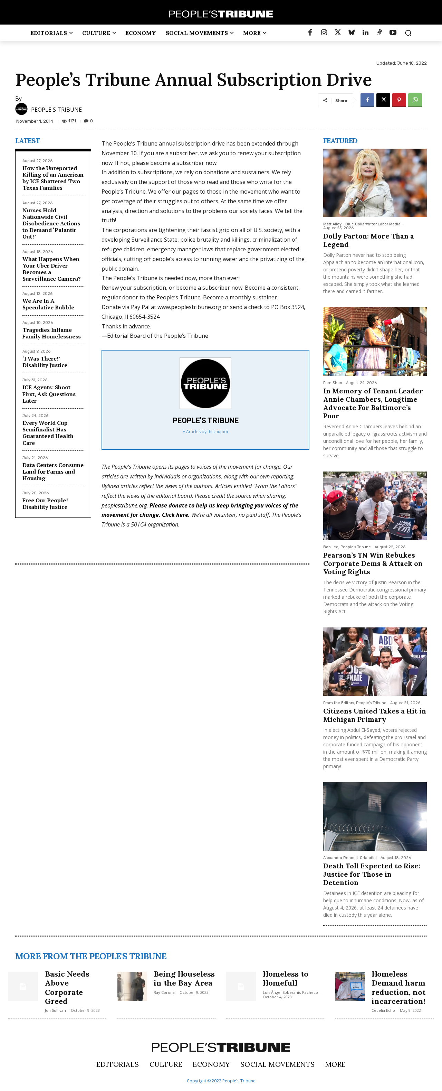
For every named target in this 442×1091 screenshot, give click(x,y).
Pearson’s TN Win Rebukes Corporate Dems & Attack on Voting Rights (373, 563)
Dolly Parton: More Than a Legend (368, 240)
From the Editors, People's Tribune (354, 703)
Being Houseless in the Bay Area (184, 978)
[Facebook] (310, 33)
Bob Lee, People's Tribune (347, 547)
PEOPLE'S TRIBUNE (56, 109)
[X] (383, 100)
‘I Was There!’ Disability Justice (44, 362)
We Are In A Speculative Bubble (48, 304)
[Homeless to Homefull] (241, 986)
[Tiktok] (379, 33)
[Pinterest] (399, 100)
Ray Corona (164, 992)
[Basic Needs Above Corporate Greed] (23, 986)
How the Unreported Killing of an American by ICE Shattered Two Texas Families (53, 178)
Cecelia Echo (383, 1010)
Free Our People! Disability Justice (45, 503)
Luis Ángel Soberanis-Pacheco (290, 992)
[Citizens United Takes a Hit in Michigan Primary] (375, 661)
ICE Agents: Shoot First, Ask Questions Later (49, 393)
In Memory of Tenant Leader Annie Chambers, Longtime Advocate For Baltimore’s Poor (373, 403)
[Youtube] (393, 33)
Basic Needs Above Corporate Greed (67, 987)
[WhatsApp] (415, 100)
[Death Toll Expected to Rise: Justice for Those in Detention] (375, 816)
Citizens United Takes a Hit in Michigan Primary (374, 715)
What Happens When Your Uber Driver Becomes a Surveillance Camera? (51, 269)
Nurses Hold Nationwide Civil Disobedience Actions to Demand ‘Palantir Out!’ (51, 223)
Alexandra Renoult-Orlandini (350, 858)
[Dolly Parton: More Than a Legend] (375, 183)
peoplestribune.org (124, 505)
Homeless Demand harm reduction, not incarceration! (398, 987)
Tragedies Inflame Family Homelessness (51, 333)
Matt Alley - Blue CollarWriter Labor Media (362, 224)
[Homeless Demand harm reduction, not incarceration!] (350, 986)
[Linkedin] (365, 33)
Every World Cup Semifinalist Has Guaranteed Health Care (48, 433)
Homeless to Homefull (285, 978)
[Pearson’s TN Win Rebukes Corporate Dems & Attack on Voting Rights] (375, 506)
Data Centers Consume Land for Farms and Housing (53, 471)
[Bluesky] (351, 33)
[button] (408, 33)
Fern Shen (332, 383)
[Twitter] (338, 33)
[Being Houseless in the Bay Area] (132, 986)
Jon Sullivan (55, 1010)
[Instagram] (324, 33)
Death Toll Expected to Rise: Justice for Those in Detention (371, 874)
